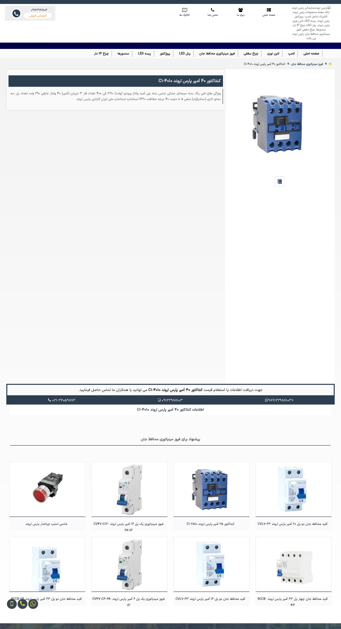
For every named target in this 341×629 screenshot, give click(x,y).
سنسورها (123, 53)
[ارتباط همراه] (8, 620)
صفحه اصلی (311, 53)
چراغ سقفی (251, 53)
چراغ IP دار (101, 53)
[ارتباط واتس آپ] (29, 620)
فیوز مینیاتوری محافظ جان (217, 53)
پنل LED (184, 53)
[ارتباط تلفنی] (18, 620)
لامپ (291, 53)
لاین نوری (273, 53)
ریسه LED (144, 53)
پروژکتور (165, 53)
